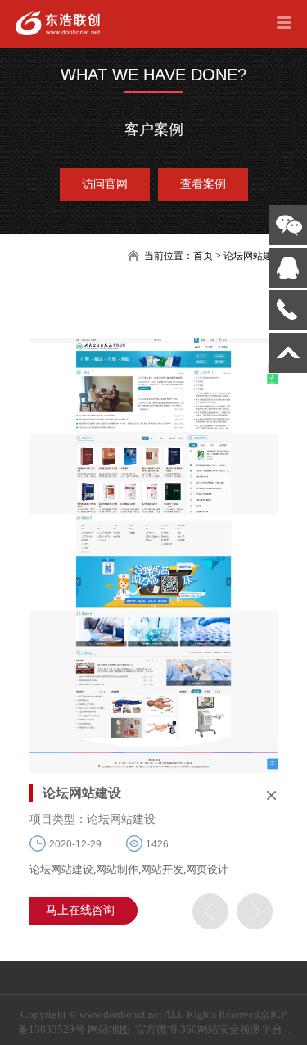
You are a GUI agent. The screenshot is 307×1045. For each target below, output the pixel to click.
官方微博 (156, 1029)
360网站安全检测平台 (231, 1029)
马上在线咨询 (80, 910)
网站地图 (109, 1029)
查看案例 (203, 184)
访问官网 (105, 184)
